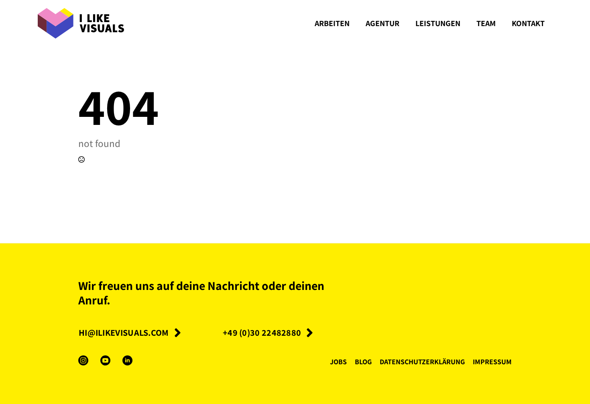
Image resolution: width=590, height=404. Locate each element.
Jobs (338, 361)
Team (486, 23)
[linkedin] (127, 360)
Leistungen (437, 23)
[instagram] (83, 360)
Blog (363, 361)
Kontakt (528, 23)
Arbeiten (332, 23)
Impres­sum (492, 361)
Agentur (382, 23)
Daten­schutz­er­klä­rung (422, 361)
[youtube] (105, 360)
